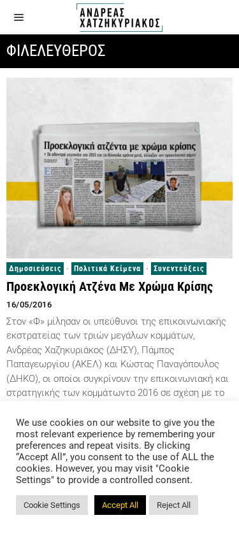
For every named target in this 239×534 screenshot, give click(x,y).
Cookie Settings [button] (52, 505)
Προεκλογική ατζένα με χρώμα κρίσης (109, 286)
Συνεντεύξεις (179, 268)
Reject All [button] (174, 505)
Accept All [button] (120, 505)
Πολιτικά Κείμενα (107, 268)
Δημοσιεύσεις (35, 268)
